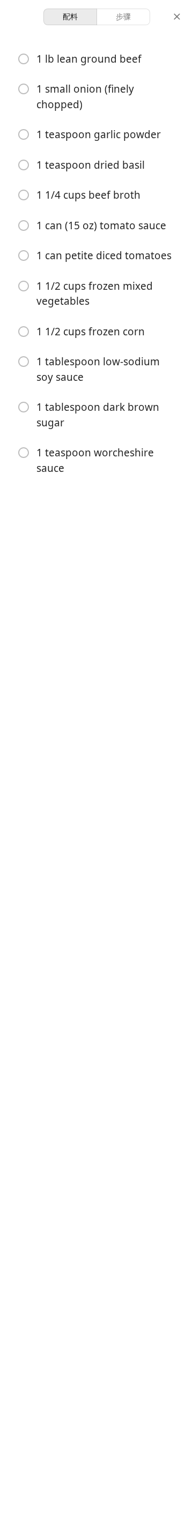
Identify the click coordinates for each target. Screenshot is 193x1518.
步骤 (123, 16)
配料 (70, 16)
